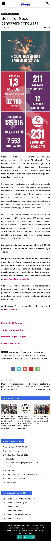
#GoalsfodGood (14, 355)
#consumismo (26, 352)
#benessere (13, 352)
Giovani (44, 358)
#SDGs (27, 358)
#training (35, 358)
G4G (3, 14)
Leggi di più (29, 537)
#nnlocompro (7, 358)
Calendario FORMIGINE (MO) (15, 502)
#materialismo (39, 355)
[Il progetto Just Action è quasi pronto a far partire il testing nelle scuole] (42, 409)
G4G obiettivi (11, 466)
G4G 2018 (10, 459)
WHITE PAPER (9, 470)
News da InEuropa (12, 14)
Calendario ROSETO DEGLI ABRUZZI (18, 514)
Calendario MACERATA (12, 510)
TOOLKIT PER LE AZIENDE (14, 478)
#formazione (38, 352)
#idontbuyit (27, 355)
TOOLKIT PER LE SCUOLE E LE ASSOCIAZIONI (22, 474)
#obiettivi (18, 358)
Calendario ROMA (10, 506)
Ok (19, 537)
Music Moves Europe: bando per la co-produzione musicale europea (13, 387)
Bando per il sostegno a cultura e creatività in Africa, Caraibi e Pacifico (38, 387)
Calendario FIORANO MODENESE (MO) (19, 499)
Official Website (9, 482)
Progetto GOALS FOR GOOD (15, 447)
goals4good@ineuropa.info (16, 279)
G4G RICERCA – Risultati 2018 (15, 455)
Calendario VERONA (11, 518)
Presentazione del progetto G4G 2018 (22, 462)
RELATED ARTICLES (11, 398)
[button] (47, 3)
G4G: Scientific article (12, 451)
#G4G (4, 355)
